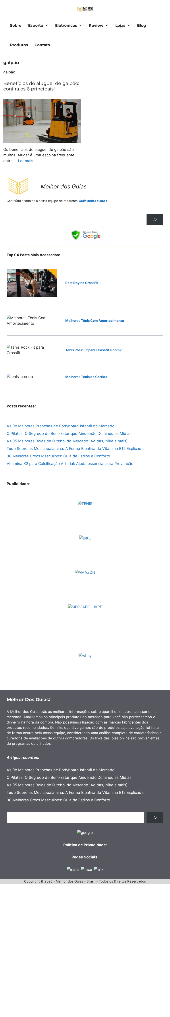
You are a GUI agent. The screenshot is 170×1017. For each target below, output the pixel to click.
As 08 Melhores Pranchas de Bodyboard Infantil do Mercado (60, 426)
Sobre (15, 25)
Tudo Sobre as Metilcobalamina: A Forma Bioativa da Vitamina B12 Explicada (75, 448)
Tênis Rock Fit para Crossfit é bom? (93, 350)
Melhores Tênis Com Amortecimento (94, 321)
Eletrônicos (66, 25)
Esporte (35, 25)
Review (96, 25)
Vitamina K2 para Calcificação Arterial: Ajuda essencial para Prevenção (70, 463)
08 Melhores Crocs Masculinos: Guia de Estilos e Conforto (58, 456)
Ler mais (25, 161)
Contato (42, 45)
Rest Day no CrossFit (82, 283)
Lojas (120, 25)
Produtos (19, 45)
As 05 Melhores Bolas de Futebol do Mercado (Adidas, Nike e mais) (67, 441)
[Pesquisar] (155, 219)
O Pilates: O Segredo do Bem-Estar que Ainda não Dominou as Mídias (69, 433)
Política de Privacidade (84, 845)
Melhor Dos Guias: (28, 699)
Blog (141, 25)
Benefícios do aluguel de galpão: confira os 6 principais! (41, 86)
